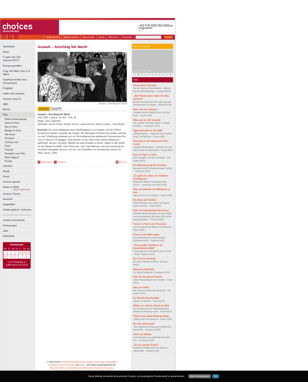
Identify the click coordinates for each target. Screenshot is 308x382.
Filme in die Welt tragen (146, 234)
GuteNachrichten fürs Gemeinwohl (15, 81)
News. (6, 51)
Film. (5, 114)
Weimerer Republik (143, 269)
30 (28, 252)
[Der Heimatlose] (170, 75)
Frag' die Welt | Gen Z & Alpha (16, 73)
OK (215, 376)
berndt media (66, 362)
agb (102, 362)
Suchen (168, 37)
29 (24, 252)
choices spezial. (12, 181)
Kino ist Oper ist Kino (145, 154)
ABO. (6, 104)
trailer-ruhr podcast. (14, 93)
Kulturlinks (8, 236)
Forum (101, 37)
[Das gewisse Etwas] (163, 75)
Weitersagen (46, 162)
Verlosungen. (10, 225)
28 (20, 252)
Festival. (9, 149)
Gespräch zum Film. (15, 153)
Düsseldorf (98, 368)
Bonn (62, 368)
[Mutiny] (145, 75)
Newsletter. (9, 46)
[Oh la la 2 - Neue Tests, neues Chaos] (142, 75)
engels (71, 365)
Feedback (61, 162)
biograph (53, 365)
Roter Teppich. (12, 157)
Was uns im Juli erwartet (146, 120)
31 (5, 256)
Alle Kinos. (10, 134)
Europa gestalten (12, 65)
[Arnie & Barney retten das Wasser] (156, 75)
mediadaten (111, 362)
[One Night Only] (135, 75)
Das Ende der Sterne (144, 71)
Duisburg (108, 368)
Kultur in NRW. (11, 187)
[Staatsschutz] (152, 75)
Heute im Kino (53, 37)
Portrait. (9, 161)
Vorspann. (10, 138)
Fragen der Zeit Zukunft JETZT (19, 59)
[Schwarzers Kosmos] (167, 75)
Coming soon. (12, 142)
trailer (82, 365)
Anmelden (127, 37)
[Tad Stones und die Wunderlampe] (149, 75)
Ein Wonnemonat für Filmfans (149, 165)
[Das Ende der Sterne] (138, 75)
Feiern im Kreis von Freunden (149, 224)
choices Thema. (12, 193)
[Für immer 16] (159, 75)
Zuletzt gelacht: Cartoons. (17, 209)
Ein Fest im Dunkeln (144, 258)
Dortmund (87, 368)
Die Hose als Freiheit (144, 200)
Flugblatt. (8, 88)
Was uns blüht (141, 287)
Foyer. (8, 145)
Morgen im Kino (71, 37)
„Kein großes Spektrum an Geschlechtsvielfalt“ (148, 246)
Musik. (6, 171)
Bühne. (7, 109)
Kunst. (6, 176)
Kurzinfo (43, 108)
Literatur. (8, 165)
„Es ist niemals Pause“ (146, 345)
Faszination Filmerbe (144, 85)
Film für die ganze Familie (147, 276)
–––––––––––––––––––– (17, 214)
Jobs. (6, 230)
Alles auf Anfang (142, 334)
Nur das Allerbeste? (144, 323)
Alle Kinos (113, 37)
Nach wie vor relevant (145, 109)
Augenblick (9, 204)
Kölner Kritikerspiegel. (16, 119)
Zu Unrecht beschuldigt (146, 298)
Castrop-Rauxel (73, 368)
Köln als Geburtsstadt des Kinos (151, 210)
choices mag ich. (12, 98)
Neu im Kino (89, 37)
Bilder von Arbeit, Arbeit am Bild (151, 305)
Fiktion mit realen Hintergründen (151, 316)
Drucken (123, 162)
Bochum (54, 368)
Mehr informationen (199, 376)
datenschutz (93, 362)
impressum (80, 362)
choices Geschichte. (14, 220)
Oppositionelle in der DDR (147, 130)
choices (62, 365)
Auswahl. (8, 198)
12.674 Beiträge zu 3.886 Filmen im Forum (17, 263)
